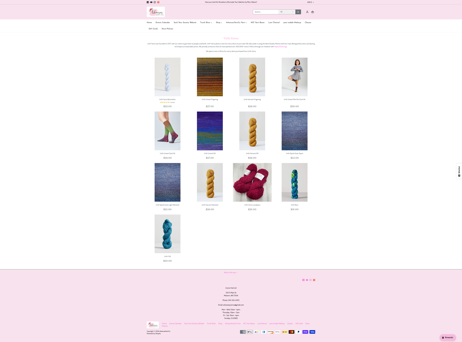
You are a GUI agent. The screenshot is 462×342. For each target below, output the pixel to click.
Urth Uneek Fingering (210, 99)
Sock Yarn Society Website (194, 323)
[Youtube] (151, 2)
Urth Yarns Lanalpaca (252, 205)
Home (164, 323)
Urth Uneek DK (210, 153)
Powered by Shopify (154, 333)
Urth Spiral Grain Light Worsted (167, 205)
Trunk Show (211, 323)
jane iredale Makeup (277, 323)
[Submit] (298, 12)
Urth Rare (294, 205)
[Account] (307, 12)
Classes (290, 323)
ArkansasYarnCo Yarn (233, 323)
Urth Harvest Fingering (252, 99)
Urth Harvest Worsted (210, 205)
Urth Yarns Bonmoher (167, 99)
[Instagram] (155, 2)
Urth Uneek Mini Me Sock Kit (294, 99)
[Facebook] (148, 2)
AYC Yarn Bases (249, 323)
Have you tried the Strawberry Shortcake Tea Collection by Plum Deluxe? (231, 2)
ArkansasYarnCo (165, 331)
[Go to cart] (312, 12)
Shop (220, 323)
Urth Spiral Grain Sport (294, 153)
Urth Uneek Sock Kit (167, 153)
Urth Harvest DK (252, 153)
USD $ (309, 2)
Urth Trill (167, 256)
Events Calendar (175, 323)
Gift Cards (299, 323)
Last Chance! (262, 323)
